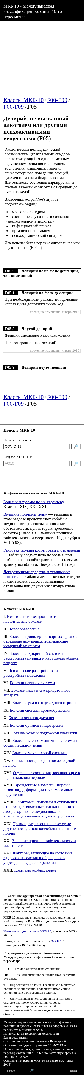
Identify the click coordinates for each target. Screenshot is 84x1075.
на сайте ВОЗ (55, 1060)
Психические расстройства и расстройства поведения (30, 673)
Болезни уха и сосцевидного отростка (45, 702)
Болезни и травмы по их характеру (33, 502)
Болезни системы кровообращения (40, 710)
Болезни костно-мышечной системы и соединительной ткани (40, 742)
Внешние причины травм (25, 514)
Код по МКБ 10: (17, 457)
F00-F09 (13, 106)
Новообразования (23, 629)
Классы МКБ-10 (23, 100)
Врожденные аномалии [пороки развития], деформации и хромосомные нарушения (38, 790)
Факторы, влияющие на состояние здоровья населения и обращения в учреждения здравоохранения (37, 858)
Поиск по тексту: (18, 440)
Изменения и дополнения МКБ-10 (27, 931)
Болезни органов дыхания (31, 718)
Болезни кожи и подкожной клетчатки (44, 733)
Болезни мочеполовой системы (39, 753)
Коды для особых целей (35, 870)
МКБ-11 (57, 941)
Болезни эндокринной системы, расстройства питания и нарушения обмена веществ (40, 658)
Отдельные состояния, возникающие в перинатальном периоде (41, 775)
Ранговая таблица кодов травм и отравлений (41, 550)
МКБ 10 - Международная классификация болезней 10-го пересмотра (32, 11)
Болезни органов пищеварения (36, 725)
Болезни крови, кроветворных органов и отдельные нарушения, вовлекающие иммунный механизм (42, 641)
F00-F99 (57, 100)
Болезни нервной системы (32, 683)
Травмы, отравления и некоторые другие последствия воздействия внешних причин (40, 828)
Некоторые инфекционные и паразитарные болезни (29, 618)
